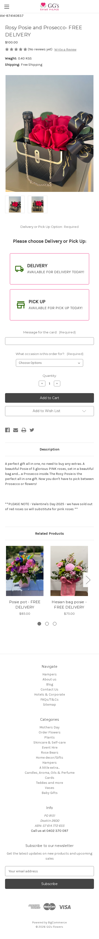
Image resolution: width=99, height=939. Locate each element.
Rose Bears (49, 752)
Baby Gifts (50, 793)
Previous (6, 580)
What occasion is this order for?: (49, 354)
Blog (49, 684)
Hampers (49, 674)
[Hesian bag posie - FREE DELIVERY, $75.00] (69, 571)
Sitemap (49, 705)
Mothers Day (49, 727)
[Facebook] (7, 430)
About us (49, 679)
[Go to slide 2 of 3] (47, 624)
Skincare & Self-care (49, 742)
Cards (49, 778)
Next (88, 580)
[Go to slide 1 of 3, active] (39, 624)
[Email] (15, 430)
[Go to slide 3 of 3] (54, 624)
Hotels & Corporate (49, 694)
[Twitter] (32, 430)
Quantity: (50, 376)
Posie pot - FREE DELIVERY (25, 605)
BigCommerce (57, 922)
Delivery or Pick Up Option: (49, 227)
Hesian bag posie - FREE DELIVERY (69, 605)
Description (49, 449)
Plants (49, 737)
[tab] (49, 268)
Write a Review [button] (65, 49)
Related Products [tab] (49, 533)
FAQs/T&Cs (49, 699)
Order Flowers (50, 732)
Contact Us (49, 689)
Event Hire (49, 747)
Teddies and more (49, 783)
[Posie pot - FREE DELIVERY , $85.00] (25, 571)
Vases (49, 788)
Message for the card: (49, 332)
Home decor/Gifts (49, 758)
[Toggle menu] (6, 6)
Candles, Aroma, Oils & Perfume (49, 773)
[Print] (23, 430)
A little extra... (49, 768)
